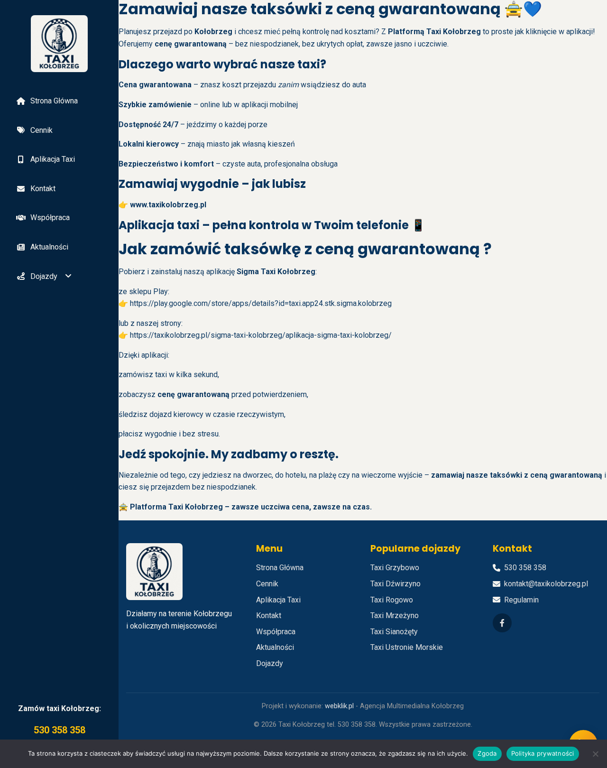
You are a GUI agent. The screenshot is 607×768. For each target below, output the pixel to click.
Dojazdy (43, 276)
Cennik (41, 130)
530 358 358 (59, 730)
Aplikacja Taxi (52, 159)
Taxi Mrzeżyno (394, 615)
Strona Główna (54, 100)
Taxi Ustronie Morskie (406, 647)
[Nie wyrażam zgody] (595, 754)
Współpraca (50, 217)
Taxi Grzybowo (394, 567)
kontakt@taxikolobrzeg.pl (546, 583)
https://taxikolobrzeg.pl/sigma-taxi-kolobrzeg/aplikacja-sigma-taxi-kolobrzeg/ (261, 335)
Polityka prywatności (542, 753)
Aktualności (49, 246)
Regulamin (521, 599)
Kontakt (42, 188)
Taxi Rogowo (391, 599)
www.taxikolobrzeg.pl (168, 204)
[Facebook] (502, 622)
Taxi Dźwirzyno (395, 583)
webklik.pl (339, 706)
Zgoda (487, 753)
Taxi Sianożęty (394, 631)
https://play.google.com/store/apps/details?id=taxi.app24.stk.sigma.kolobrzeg (261, 303)
